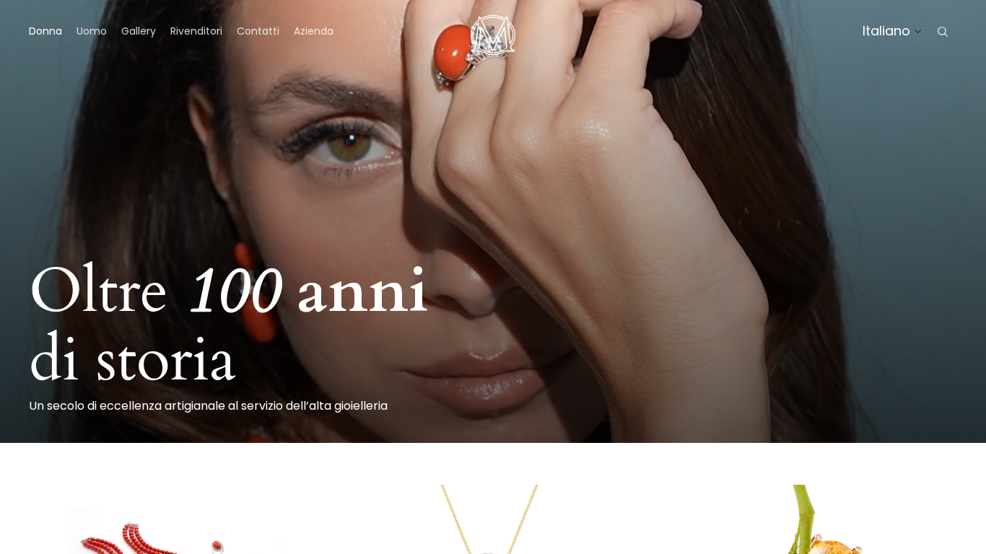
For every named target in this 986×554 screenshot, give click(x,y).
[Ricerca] (943, 32)
